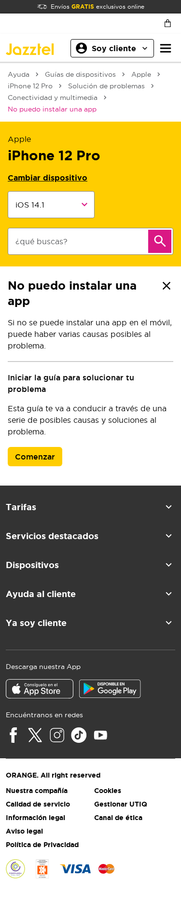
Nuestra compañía (37, 790)
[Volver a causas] (166, 285)
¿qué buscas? (41, 241)
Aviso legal (24, 831)
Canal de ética (118, 818)
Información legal (35, 818)
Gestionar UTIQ (120, 804)
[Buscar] (159, 241)
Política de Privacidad (42, 845)
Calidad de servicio (38, 804)
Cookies (107, 790)
